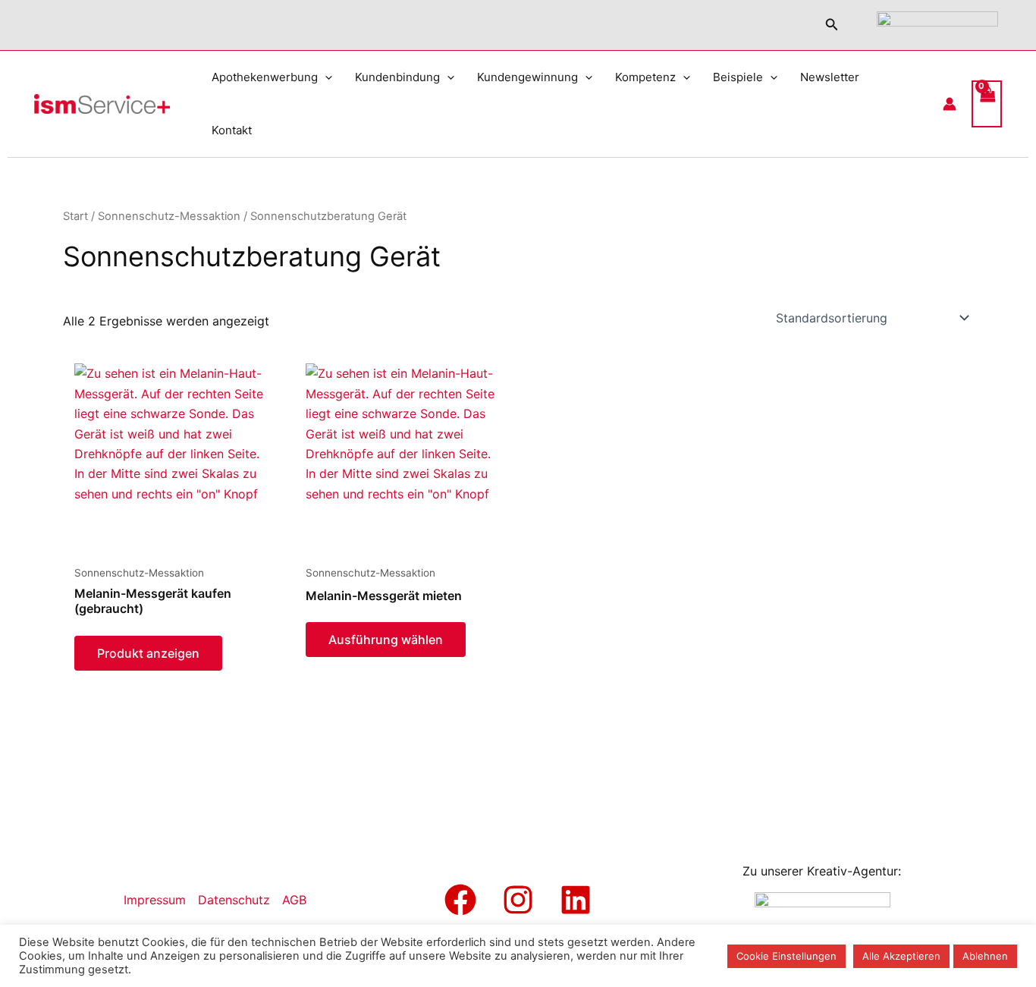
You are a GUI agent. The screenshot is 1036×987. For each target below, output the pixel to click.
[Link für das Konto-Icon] (949, 104)
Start (75, 216)
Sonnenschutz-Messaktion (169, 216)
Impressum (155, 899)
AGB (294, 899)
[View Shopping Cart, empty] (987, 103)
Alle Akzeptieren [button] (901, 956)
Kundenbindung (397, 77)
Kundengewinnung (527, 77)
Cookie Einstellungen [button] (786, 956)
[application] (325, 77)
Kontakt (232, 130)
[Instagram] (518, 900)
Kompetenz (645, 77)
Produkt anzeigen (148, 653)
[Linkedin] (576, 900)
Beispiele (738, 77)
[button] (832, 24)
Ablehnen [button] (985, 956)
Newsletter (829, 77)
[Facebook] (460, 900)
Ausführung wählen (385, 639)
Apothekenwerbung (265, 77)
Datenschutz (234, 899)
